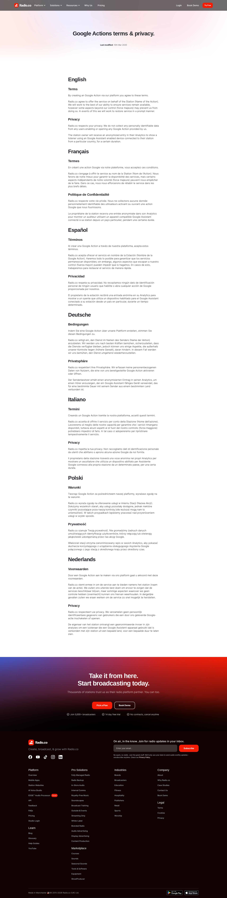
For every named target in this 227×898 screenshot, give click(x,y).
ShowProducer (78, 879)
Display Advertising (80, 836)
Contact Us (162, 790)
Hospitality (119, 795)
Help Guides (33, 843)
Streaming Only (78, 816)
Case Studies (163, 785)
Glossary (32, 838)
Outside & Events (79, 810)
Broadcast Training (79, 805)
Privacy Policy (144, 757)
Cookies (161, 813)
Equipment (76, 874)
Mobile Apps (34, 780)
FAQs (30, 810)
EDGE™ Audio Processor (39, 795)
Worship (118, 816)
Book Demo (193, 5)
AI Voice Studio (35, 790)
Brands (117, 775)
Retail (116, 805)
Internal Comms (78, 790)
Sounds (74, 858)
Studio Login (34, 821)
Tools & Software (79, 869)
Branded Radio (78, 826)
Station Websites (36, 785)
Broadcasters (120, 780)
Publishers (119, 800)
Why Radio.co (163, 780)
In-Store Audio (78, 785)
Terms (160, 808)
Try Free (207, 5)
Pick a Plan (102, 705)
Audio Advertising (79, 831)
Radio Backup (77, 780)
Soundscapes (77, 800)
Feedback (32, 805)
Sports (117, 810)
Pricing (101, 5)
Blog (30, 833)
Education (119, 785)
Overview (32, 775)
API (29, 800)
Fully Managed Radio (80, 775)
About (160, 775)
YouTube (32, 848)
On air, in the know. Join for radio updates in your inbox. (149, 741)
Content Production (80, 841)
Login (179, 5)
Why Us (88, 5)
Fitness (117, 790)
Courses (75, 853)
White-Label (76, 821)
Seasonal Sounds (79, 863)
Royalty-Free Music (80, 795)
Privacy (160, 818)
